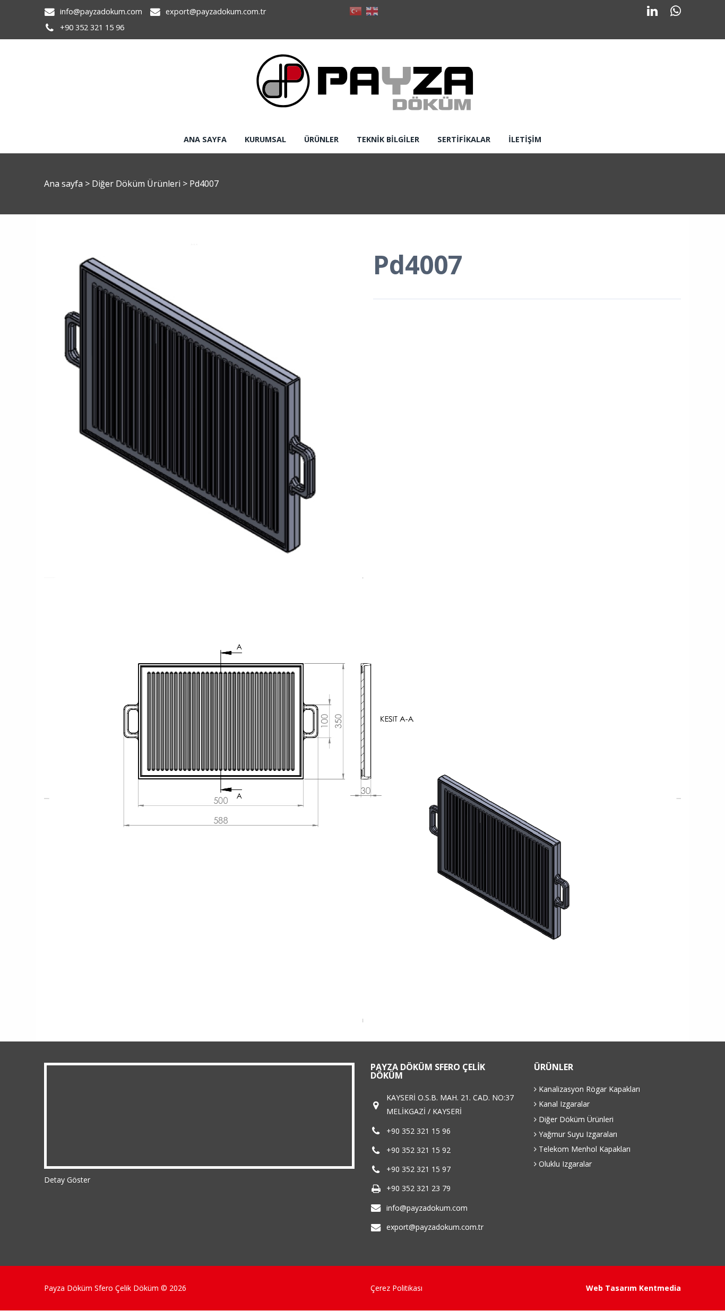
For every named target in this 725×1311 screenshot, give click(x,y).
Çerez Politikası (396, 1288)
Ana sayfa (205, 139)
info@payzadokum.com (101, 11)
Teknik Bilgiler (388, 139)
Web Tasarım (611, 1288)
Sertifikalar (463, 139)
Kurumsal (265, 139)
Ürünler (321, 139)
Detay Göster (67, 1180)
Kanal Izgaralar (563, 1104)
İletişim (524, 139)
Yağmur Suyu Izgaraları (577, 1134)
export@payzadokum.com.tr (216, 11)
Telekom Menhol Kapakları (584, 1149)
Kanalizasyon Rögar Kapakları (588, 1089)
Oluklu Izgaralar (564, 1164)
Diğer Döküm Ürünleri (137, 183)
